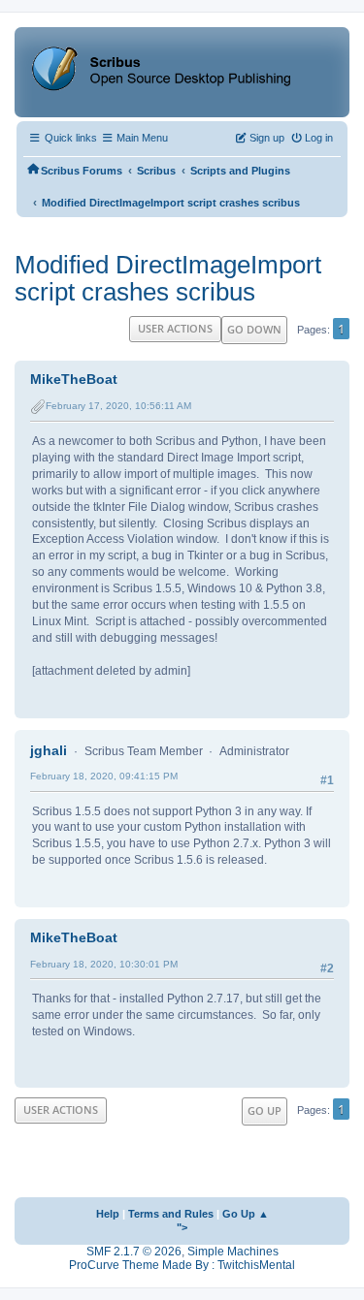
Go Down (254, 329)
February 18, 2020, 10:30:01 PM (104, 964)
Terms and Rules (171, 1214)
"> (182, 1227)
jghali (48, 750)
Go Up (264, 1110)
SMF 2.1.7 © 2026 (134, 1251)
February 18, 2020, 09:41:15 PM (104, 776)
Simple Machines (233, 1251)
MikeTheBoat (73, 379)
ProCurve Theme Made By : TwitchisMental (182, 1265)
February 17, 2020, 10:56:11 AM (118, 405)
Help (107, 1214)
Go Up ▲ (245, 1214)
